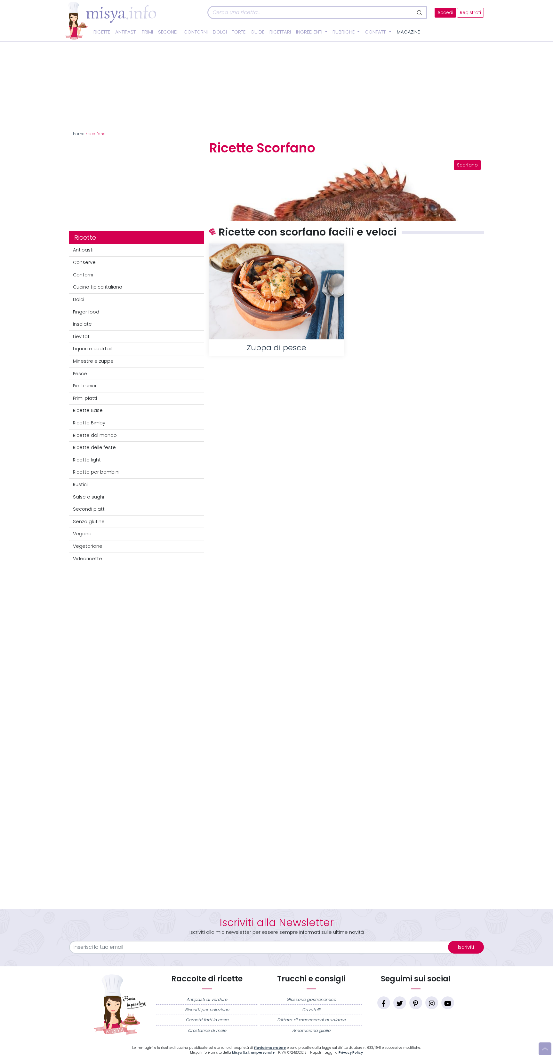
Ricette (101, 32)
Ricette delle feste (94, 447)
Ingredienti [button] (310, 32)
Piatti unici (84, 386)
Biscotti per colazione (207, 1009)
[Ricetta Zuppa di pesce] (276, 291)
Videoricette (87, 558)
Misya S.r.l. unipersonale (253, 1052)
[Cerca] (420, 12)
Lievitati (82, 336)
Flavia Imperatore (270, 1048)
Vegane (82, 534)
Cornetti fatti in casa (207, 1019)
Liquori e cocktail (92, 349)
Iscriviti (466, 947)
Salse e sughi (88, 497)
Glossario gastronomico (311, 999)
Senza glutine (89, 521)
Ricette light (87, 460)
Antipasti (126, 32)
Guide (257, 32)
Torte (238, 32)
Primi (147, 32)
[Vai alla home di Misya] (110, 20)
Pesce (80, 373)
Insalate (82, 324)
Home (78, 134)
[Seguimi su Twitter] (399, 1002)
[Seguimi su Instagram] (431, 1002)
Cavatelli (311, 1009)
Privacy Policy (351, 1052)
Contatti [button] (376, 32)
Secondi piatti (89, 509)
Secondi (168, 32)
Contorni (196, 32)
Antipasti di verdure (207, 999)
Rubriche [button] (344, 32)
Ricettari (280, 32)
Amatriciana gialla (311, 1030)
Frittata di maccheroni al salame (311, 1019)
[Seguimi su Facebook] (383, 1002)
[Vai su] (545, 1048)
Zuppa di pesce (276, 347)
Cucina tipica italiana (97, 287)
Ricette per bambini (96, 472)
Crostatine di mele (207, 1030)
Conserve (84, 262)
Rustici (80, 484)
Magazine (408, 32)
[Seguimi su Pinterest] (415, 1002)
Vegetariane (87, 546)
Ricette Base (88, 410)
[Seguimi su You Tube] (447, 1002)
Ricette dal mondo (95, 435)
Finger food (86, 312)
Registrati (470, 12)
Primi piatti (85, 398)
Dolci (220, 32)
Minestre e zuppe (93, 361)
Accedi (445, 12)
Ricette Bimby (89, 423)
